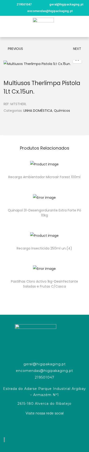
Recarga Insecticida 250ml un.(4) (44, 248)
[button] (5, 26)
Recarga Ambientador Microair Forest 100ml (44, 177)
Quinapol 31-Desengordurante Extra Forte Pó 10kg (44, 213)
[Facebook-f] (45, 425)
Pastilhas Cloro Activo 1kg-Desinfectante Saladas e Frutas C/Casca (44, 284)
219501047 (44, 377)
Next (77, 48)
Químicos (62, 110)
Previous (15, 48)
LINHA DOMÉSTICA (37, 110)
